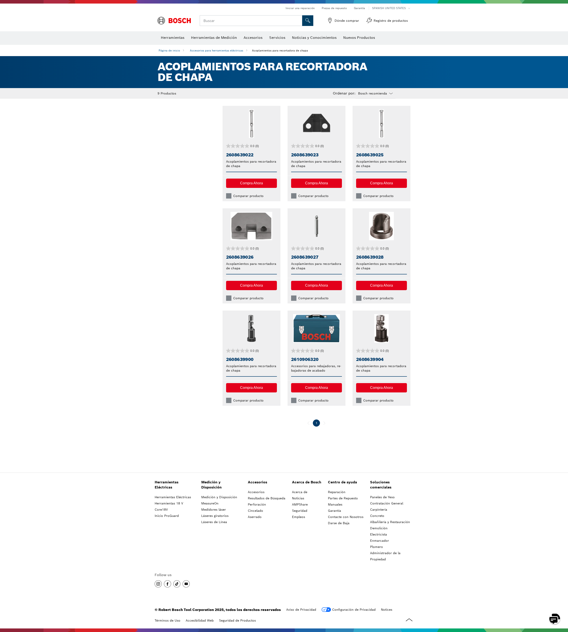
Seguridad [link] (299, 511)
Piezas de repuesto (334, 8)
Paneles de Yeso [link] (382, 497)
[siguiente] (324, 423)
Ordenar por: (344, 93)
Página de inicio (169, 50)
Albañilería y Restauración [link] (390, 522)
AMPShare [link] (300, 504)
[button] (251, 183)
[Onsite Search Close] (298, 20)
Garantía (359, 8)
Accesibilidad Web (200, 620)
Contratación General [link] (386, 503)
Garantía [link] (334, 511)
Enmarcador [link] (379, 541)
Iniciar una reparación (300, 8)
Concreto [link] (377, 516)
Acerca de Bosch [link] (306, 482)
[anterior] (308, 423)
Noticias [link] (298, 498)
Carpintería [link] (378, 510)
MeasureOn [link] (210, 503)
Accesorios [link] (257, 482)
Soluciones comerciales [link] (380, 485)
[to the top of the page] (561, 605)
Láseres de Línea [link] (214, 522)
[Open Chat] (554, 618)
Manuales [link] (335, 504)
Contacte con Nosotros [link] (345, 517)
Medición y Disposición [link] (211, 485)
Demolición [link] (379, 528)
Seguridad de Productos (237, 620)
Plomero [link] (376, 547)
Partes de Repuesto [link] (343, 498)
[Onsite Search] (307, 20)
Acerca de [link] (299, 492)
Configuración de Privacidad (354, 610)
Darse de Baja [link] (338, 523)
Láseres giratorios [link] (215, 516)
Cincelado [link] (255, 511)
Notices (386, 610)
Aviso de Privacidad (301, 610)
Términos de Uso (167, 620)
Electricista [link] (378, 534)
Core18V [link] (161, 510)
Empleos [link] (298, 517)
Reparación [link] (336, 492)
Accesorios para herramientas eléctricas (216, 50)
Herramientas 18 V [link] (169, 503)
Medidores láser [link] (213, 510)
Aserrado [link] (255, 517)
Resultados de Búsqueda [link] (266, 498)
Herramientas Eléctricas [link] (166, 485)
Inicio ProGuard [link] (167, 516)
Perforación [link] (257, 504)
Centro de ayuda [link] (342, 482)
